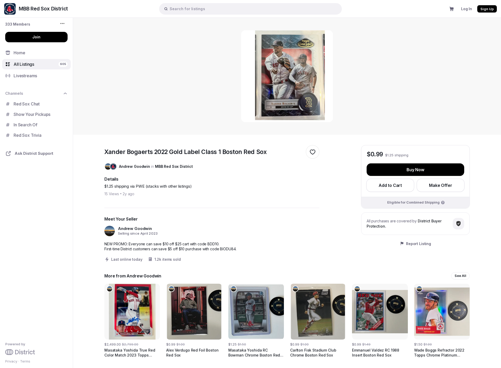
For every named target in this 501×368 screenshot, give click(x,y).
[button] (17, 24)
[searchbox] (253, 8)
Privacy (11, 361)
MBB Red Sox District (174, 166)
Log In (466, 9)
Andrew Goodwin (134, 166)
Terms (25, 361)
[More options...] (63, 23)
